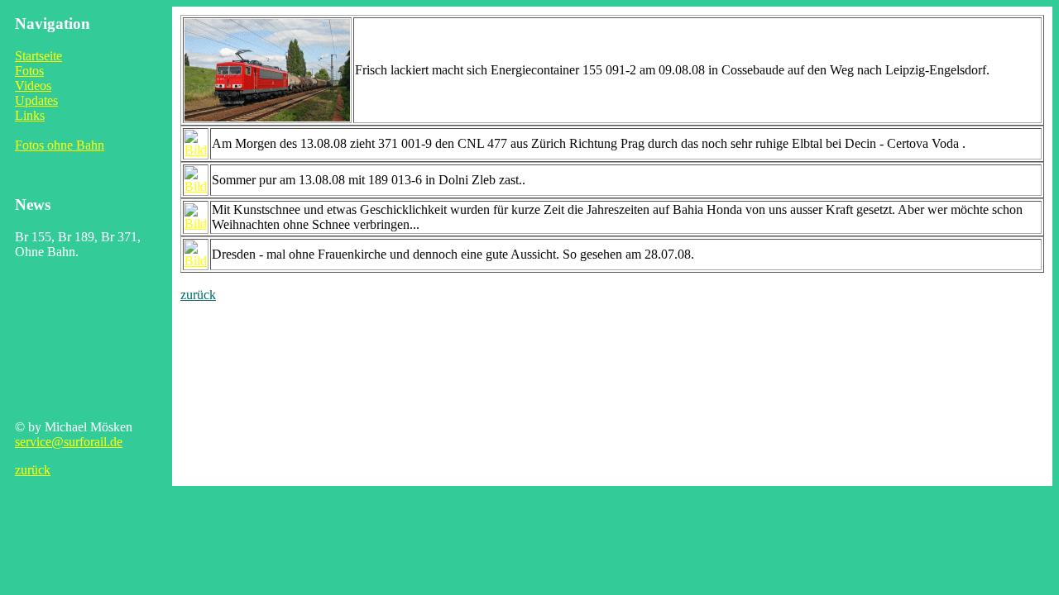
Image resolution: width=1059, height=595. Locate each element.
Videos (33, 86)
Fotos (29, 71)
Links (30, 115)
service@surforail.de (68, 442)
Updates (36, 100)
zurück (32, 470)
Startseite (38, 56)
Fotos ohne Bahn (59, 145)
